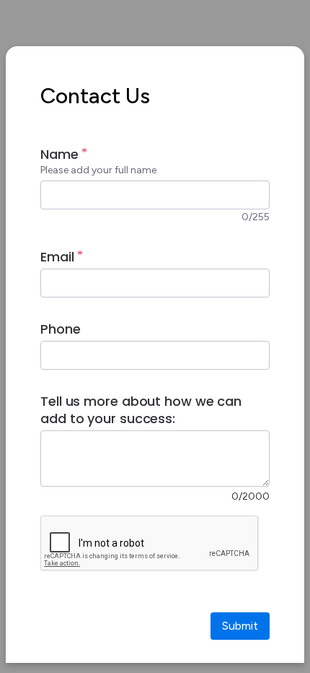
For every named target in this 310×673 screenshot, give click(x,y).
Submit (240, 626)
